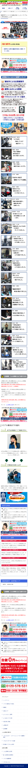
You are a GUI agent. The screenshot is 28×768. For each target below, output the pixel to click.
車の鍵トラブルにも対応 (8, 744)
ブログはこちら (6, 762)
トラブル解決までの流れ (8, 703)
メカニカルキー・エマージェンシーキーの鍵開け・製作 (14, 736)
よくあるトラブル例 (24, 8)
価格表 (3, 8)
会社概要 (5, 728)
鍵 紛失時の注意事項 (8, 754)
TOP (1, 11)
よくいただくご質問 (7, 714)
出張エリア (10, 8)
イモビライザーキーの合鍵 (9, 740)
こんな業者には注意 (9, 404)
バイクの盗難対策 (7, 758)
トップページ (6, 700)
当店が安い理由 (17, 8)
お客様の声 (5, 725)
